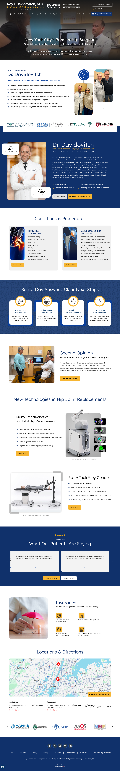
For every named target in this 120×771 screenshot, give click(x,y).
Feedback (57, 753)
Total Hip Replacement (89, 245)
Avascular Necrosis (35, 254)
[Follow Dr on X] (55, 746)
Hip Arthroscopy (34, 237)
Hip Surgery (34, 14)
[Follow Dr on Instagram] (60, 746)
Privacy (34, 753)
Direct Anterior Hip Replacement (92, 239)
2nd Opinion (54, 14)
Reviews (63, 14)
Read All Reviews (52, 578)
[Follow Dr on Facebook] (49, 746)
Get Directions (14, 710)
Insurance (71, 14)
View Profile (61, 196)
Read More (18, 265)
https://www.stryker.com (89, 459)
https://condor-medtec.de (41, 515)
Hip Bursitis (32, 242)
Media (79, 14)
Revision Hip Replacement (90, 256)
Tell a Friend (70, 753)
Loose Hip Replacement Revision (92, 254)
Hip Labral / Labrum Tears (37, 251)
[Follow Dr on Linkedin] (71, 746)
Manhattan (13, 702)
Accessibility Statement (102, 753)
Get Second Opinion (70, 378)
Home (10, 14)
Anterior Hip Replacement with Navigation (95, 242)
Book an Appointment (81, 196)
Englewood (51, 702)
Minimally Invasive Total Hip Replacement (95, 248)
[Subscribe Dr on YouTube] (65, 746)
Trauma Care (44, 14)
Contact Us (86, 14)
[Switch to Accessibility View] (2, 767)
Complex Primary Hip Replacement (93, 251)
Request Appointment (103, 14)
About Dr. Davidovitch (20, 14)
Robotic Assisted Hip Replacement (93, 237)
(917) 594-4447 (100, 9)
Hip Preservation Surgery (37, 239)
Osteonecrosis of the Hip (37, 256)
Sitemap (45, 753)
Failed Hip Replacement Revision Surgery (95, 259)
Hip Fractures (33, 245)
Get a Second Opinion (102, 4)
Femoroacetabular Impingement (39, 259)
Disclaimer (22, 753)
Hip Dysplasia (33, 248)
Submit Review (69, 578)
